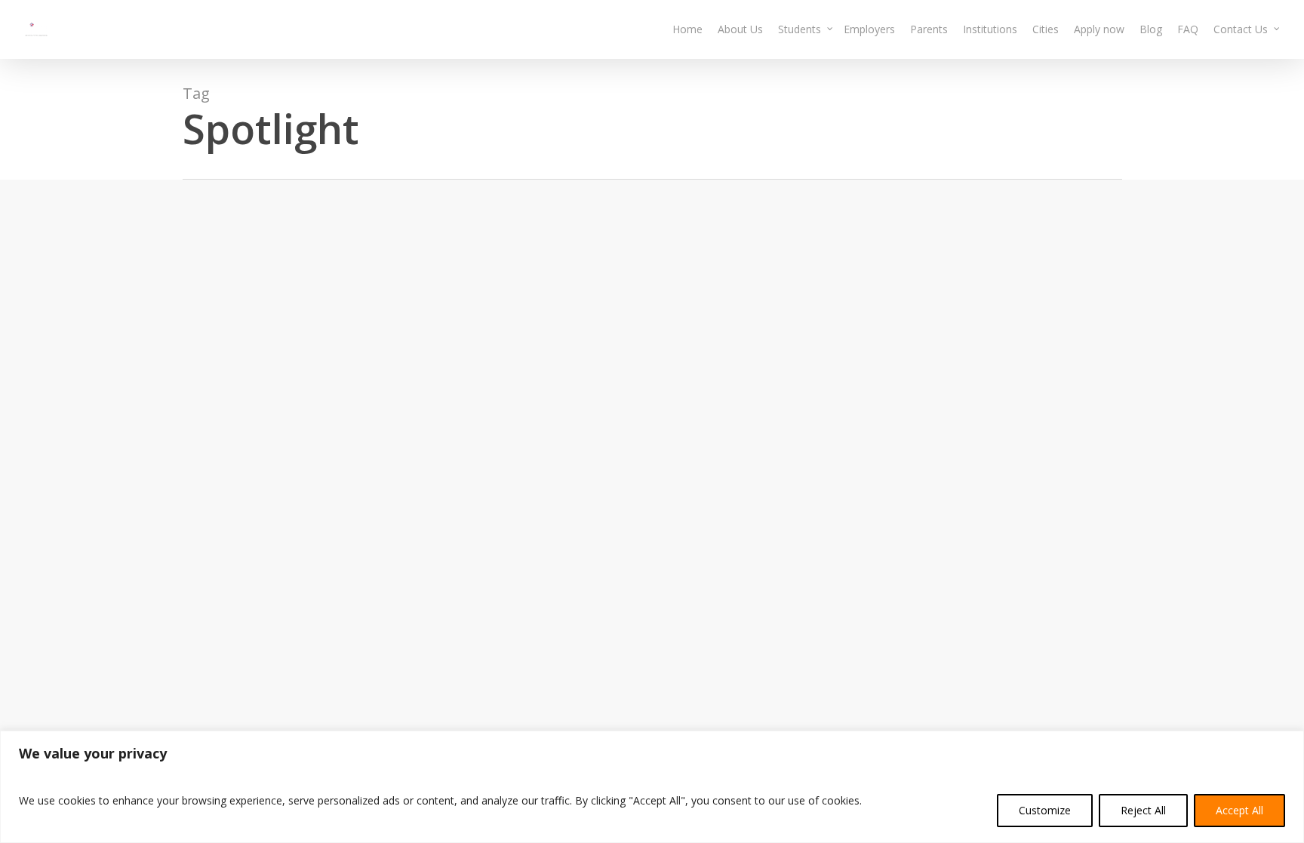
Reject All (1143, 810)
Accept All (1239, 810)
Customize (1045, 810)
